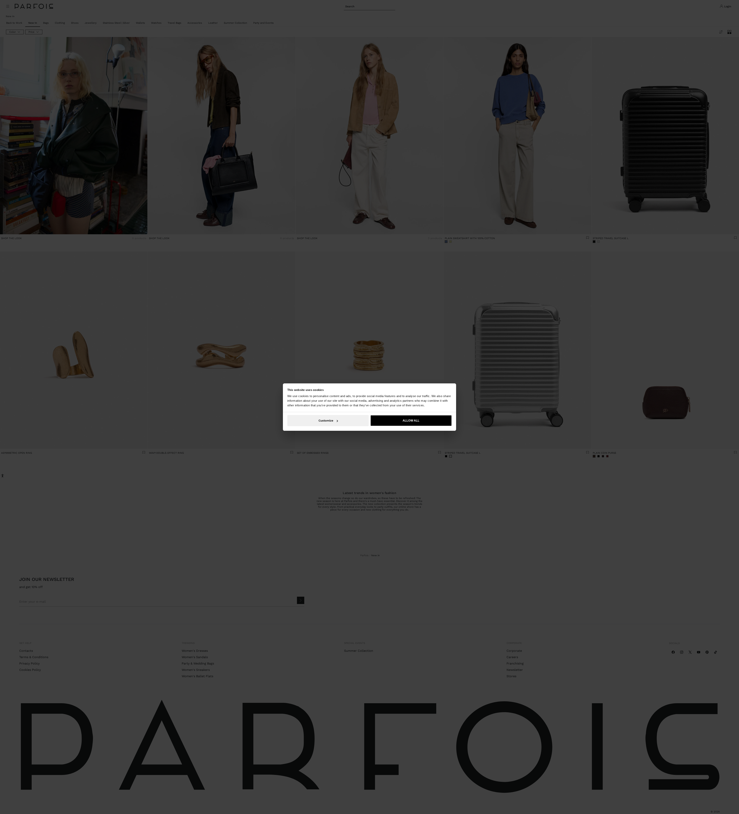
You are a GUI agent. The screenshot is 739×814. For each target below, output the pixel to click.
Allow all (411, 420)
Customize (326, 420)
